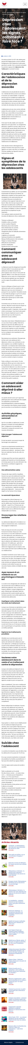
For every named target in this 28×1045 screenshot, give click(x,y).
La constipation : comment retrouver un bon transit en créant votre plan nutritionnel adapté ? (17, 902)
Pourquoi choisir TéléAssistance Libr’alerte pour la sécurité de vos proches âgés (17, 882)
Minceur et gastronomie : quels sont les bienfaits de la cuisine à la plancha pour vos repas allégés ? (17, 981)
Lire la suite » (11, 850)
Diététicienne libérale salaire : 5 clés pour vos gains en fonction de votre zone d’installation (17, 941)
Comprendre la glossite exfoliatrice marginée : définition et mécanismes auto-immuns (17, 1009)
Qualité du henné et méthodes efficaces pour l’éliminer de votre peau (17, 922)
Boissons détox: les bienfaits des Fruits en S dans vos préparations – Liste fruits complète (17, 1028)
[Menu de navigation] (25, 4)
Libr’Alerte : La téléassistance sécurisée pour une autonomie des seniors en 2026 (17, 847)
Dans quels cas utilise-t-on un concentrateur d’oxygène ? (17, 855)
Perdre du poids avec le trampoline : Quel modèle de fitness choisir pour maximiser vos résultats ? (17, 970)
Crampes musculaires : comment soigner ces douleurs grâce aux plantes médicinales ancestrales (17, 999)
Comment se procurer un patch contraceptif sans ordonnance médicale (17, 990)
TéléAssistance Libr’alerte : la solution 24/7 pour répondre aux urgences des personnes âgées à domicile (17, 892)
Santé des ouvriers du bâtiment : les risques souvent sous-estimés (17, 863)
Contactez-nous (20, 1042)
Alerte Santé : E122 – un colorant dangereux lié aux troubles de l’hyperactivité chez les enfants (17, 1018)
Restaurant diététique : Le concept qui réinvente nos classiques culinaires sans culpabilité (16, 913)
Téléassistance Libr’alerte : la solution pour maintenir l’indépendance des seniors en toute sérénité (17, 873)
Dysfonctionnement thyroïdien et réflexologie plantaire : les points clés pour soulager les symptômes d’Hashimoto (17, 951)
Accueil (4, 12)
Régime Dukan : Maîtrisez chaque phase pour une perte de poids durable (17, 961)
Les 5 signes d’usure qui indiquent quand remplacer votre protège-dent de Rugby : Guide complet (17, 932)
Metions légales (8, 1042)
